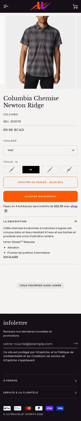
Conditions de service (45, 356)
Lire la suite (10, 257)
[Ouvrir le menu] (9, 6)
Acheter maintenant (40, 196)
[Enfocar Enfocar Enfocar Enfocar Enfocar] (40, 52)
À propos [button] (10, 380)
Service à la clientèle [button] (20, 392)
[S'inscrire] (74, 343)
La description (15, 221)
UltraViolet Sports (21, 414)
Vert (10, 150)
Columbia (10, 114)
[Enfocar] (13, 81)
